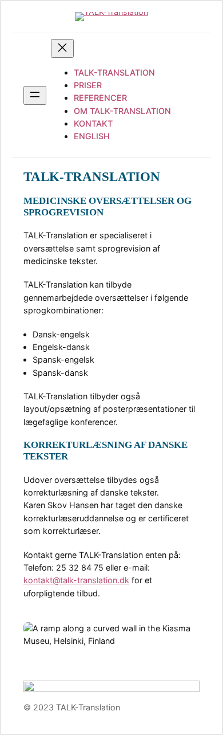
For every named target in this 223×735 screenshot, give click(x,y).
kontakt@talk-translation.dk (76, 580)
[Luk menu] (62, 48)
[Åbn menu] (34, 95)
